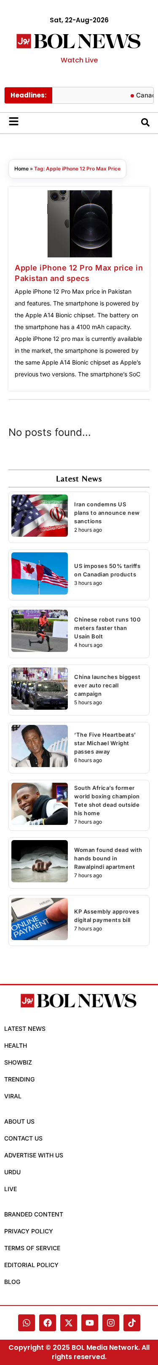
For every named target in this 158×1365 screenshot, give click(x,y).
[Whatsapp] (26, 1322)
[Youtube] (89, 1322)
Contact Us (23, 1138)
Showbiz (18, 1062)
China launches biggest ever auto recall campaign (107, 685)
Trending (19, 1079)
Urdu (12, 1172)
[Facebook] (47, 1322)
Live (10, 1188)
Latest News (25, 1028)
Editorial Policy (31, 1264)
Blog (12, 1281)
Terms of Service (32, 1247)
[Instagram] (110, 1322)
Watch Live (79, 60)
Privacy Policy (28, 1231)
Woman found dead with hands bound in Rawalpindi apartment (108, 858)
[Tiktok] (131, 1322)
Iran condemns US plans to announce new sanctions (107, 512)
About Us (19, 1121)
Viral (12, 1096)
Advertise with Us (33, 1155)
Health (15, 1045)
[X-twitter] (68, 1322)
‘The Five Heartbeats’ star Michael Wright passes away (105, 743)
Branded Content (33, 1214)
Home (21, 168)
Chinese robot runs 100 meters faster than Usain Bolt (107, 628)
